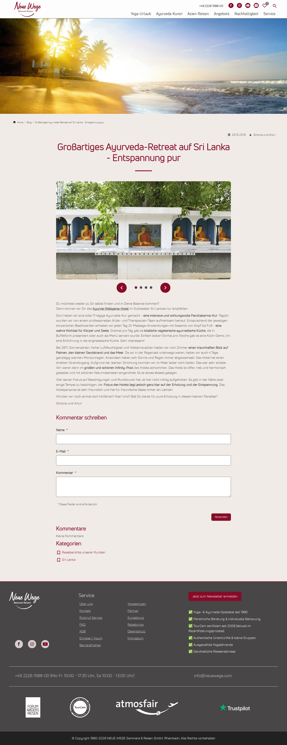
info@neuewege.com (213, 676)
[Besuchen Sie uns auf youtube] (45, 644)
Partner (133, 611)
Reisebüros (136, 624)
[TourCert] (79, 707)
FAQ (82, 624)
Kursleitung (136, 617)
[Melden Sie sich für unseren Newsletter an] (256, 5)
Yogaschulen (137, 604)
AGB (82, 631)
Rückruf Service (90, 617)
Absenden (221, 517)
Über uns (86, 604)
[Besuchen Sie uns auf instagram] (32, 644)
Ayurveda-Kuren (169, 14)
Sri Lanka (68, 559)
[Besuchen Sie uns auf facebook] (19, 644)
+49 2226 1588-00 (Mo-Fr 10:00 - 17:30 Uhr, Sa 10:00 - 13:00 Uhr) (74, 676)
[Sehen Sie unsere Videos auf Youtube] (247, 5)
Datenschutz (136, 631)
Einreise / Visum (90, 638)
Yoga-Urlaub (141, 14)
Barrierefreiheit (90, 645)
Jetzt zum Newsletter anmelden (215, 596)
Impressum (136, 638)
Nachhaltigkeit (246, 14)
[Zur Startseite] (27, 9)
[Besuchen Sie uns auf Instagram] (239, 5)
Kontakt (85, 611)
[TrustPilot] (234, 707)
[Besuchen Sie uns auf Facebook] (230, 5)
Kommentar (65, 472)
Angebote (221, 14)
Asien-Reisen (198, 14)
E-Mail (61, 451)
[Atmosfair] (147, 707)
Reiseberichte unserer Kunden (83, 552)
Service (269, 14)
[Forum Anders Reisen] (32, 707)
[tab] (135, 287)
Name (60, 430)
